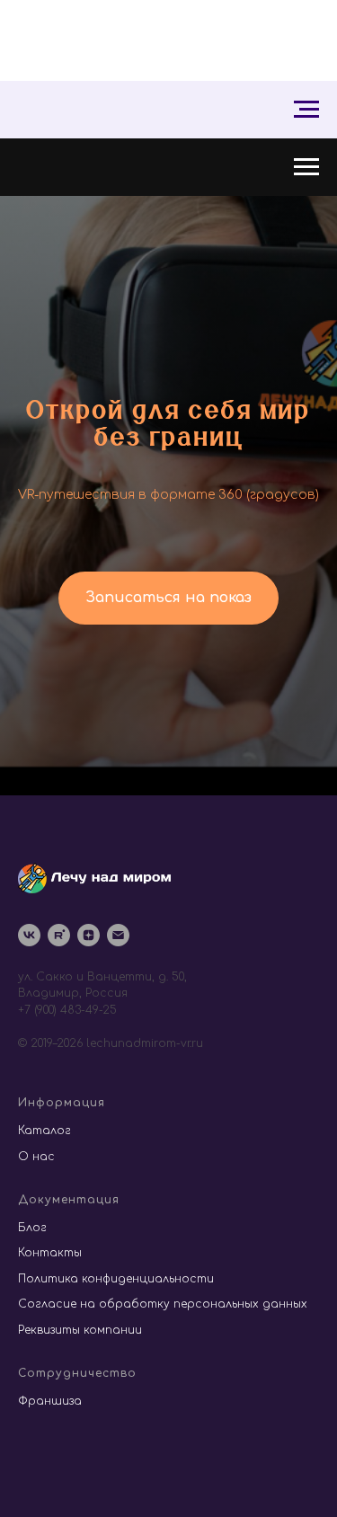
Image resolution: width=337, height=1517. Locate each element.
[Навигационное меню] (306, 110)
